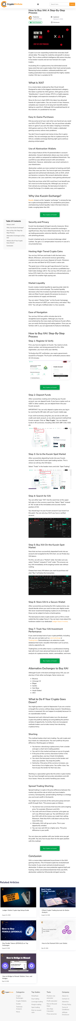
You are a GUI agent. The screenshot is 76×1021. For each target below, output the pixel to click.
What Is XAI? (11, 224)
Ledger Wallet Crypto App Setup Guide (15, 910)
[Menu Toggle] (38, 4)
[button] (35, 22)
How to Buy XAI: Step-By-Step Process (15, 232)
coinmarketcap (55, 638)
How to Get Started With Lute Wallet (54, 943)
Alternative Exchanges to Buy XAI (16, 237)
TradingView (33, 640)
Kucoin (31, 200)
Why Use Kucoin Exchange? (15, 228)
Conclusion (10, 246)
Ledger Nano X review (60, 621)
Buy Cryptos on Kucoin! (50, 215)
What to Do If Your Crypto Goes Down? (15, 242)
